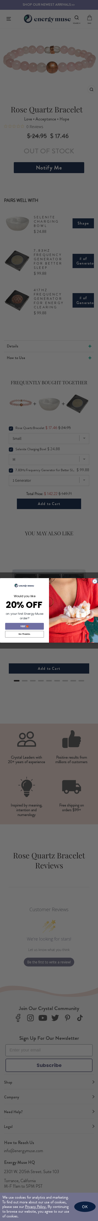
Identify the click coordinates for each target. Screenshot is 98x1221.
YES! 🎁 (24, 626)
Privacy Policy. (36, 1206)
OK (85, 1206)
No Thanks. (24, 634)
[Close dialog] (95, 581)
